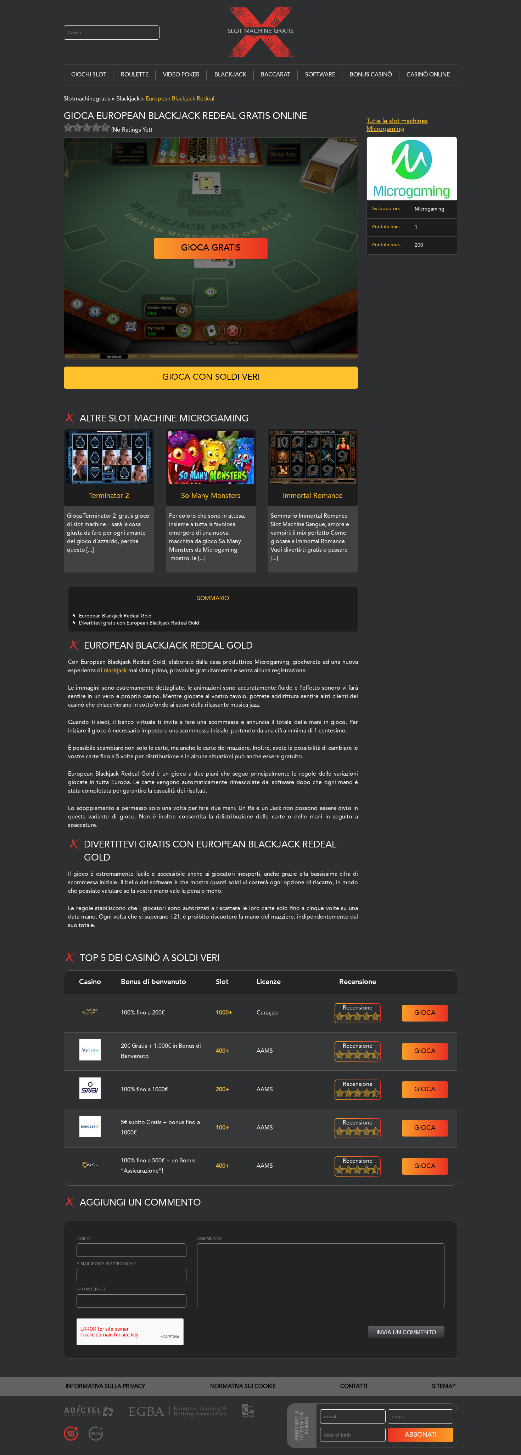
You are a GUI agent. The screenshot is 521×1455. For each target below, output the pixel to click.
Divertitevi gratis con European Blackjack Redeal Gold (139, 623)
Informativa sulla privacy (105, 1387)
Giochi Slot (88, 75)
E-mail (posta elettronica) (106, 1264)
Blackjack (230, 75)
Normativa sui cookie (243, 1387)
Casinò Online (428, 75)
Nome (84, 1239)
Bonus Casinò (371, 75)
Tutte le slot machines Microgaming (397, 125)
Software (320, 75)
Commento (209, 1239)
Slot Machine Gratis (260, 31)
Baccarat (275, 75)
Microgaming (429, 209)
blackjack (115, 671)
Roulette (135, 75)
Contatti (353, 1387)
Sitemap (443, 1387)
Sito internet (91, 1290)
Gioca (425, 1013)
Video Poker (181, 75)
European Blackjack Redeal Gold (115, 616)
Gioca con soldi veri (211, 377)
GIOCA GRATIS (211, 248)
